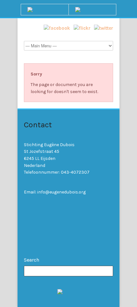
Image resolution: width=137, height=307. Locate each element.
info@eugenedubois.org (61, 192)
